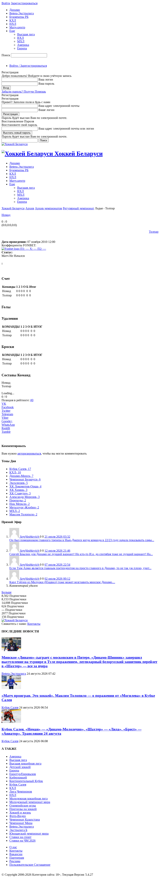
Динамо (14, 9)
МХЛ (20, 41)
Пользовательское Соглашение (29, 864)
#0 (31, 400)
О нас (13, 847)
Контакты (33, 623)
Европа (22, 48)
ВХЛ (20, 38)
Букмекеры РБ (18, 16)
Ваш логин (45, 79)
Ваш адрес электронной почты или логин (66, 128)
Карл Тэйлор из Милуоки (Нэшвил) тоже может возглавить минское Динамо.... (62, 582)
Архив (29, 208)
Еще (12, 30)
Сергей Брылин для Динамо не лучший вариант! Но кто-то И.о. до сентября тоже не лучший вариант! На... (81, 554)
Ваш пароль (46, 83)
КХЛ (12, 20)
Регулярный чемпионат (78, 208)
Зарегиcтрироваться (24, 3)
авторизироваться (29, 453)
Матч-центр (17, 27)
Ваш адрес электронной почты (58, 105)
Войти (6, 3)
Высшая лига (26, 34)
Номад (6, 215)
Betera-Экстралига (21, 13)
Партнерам (16, 857)
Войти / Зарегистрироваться (28, 65)
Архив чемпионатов (48, 208)
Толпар (153, 231)
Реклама (14, 861)
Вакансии (15, 854)
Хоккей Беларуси (13, 208)
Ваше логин (46, 110)
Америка (23, 45)
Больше (7, 592)
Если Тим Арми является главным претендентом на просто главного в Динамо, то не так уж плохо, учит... (80, 568)
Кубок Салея (10, 707)
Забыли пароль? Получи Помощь (24, 91)
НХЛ (12, 23)
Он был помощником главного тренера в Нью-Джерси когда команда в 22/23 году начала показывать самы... (81, 540)
